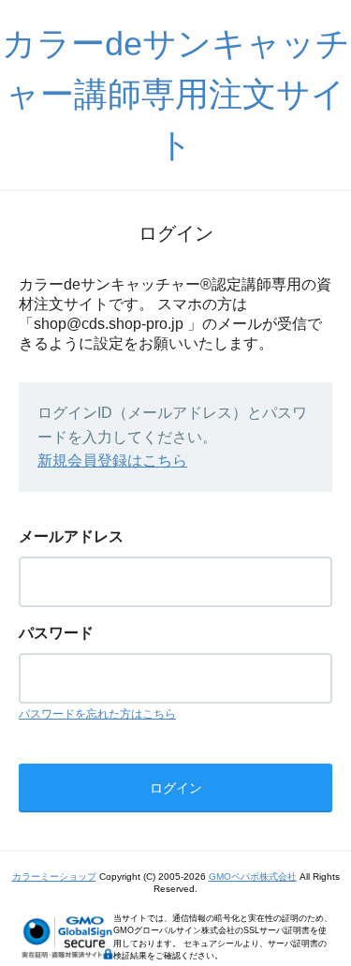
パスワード (56, 633)
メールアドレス (71, 536)
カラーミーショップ (54, 876)
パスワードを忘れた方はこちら (97, 714)
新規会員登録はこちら (112, 460)
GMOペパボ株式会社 (253, 876)
